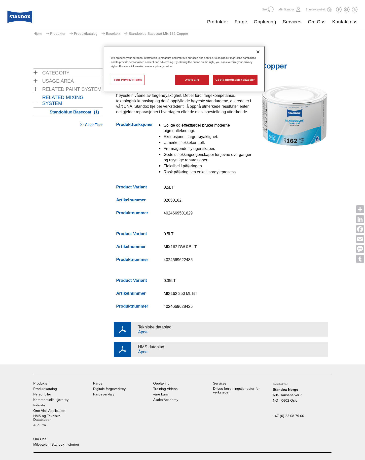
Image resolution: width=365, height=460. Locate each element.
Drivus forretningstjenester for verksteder (236, 390)
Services (292, 21)
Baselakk (113, 33)
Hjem (38, 33)
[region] (184, 69)
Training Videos (165, 389)
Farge (241, 21)
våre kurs (160, 394)
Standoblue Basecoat (74, 112)
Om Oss (317, 21)
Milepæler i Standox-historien (56, 444)
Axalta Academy (165, 400)
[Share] (360, 209)
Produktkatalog (86, 33)
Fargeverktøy (103, 394)
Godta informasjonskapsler (235, 79)
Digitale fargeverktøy (109, 389)
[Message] (360, 249)
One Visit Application (49, 411)
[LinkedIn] (360, 219)
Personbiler (42, 394)
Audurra (39, 425)
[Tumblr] (360, 259)
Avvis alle (192, 79)
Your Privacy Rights (128, 79)
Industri (39, 405)
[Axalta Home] (19, 18)
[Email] (360, 239)
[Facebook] (360, 229)
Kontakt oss (345, 21)
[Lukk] (258, 51)
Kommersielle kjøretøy (51, 400)
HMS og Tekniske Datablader (47, 418)
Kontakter (280, 384)
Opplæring (265, 21)
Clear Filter (94, 125)
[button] (271, 9)
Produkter (217, 21)
